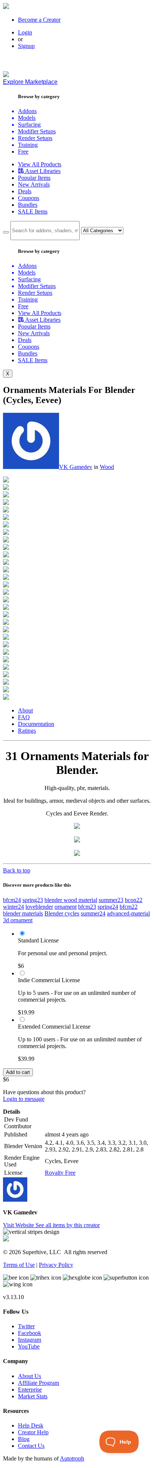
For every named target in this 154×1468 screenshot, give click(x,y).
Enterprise (30, 1389)
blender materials (23, 913)
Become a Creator (39, 19)
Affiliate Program (38, 1383)
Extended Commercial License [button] (54, 1026)
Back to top (16, 870)
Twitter (26, 1326)
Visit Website (19, 1225)
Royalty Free (60, 1172)
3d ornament (18, 920)
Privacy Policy (56, 1265)
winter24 (13, 906)
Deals (24, 191)
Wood (107, 467)
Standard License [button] (38, 940)
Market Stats (32, 1396)
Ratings (27, 730)
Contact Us (31, 1446)
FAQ (24, 717)
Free (23, 151)
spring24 (108, 906)
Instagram (29, 1340)
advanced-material (128, 913)
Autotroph (72, 1458)
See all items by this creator (68, 1225)
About (25, 710)
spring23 (32, 900)
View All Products (39, 164)
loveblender (39, 906)
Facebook (29, 1333)
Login (25, 32)
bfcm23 (87, 906)
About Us (29, 1376)
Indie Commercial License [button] (49, 980)
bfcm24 (12, 900)
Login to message (23, 1099)
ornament (66, 906)
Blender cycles (61, 913)
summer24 (93, 913)
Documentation (36, 724)
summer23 (111, 900)
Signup (26, 46)
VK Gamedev (75, 467)
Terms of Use (19, 1265)
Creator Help (33, 1432)
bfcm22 (129, 906)
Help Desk (30, 1425)
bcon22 (133, 900)
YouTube (29, 1346)
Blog (24, 1439)
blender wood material (70, 900)
